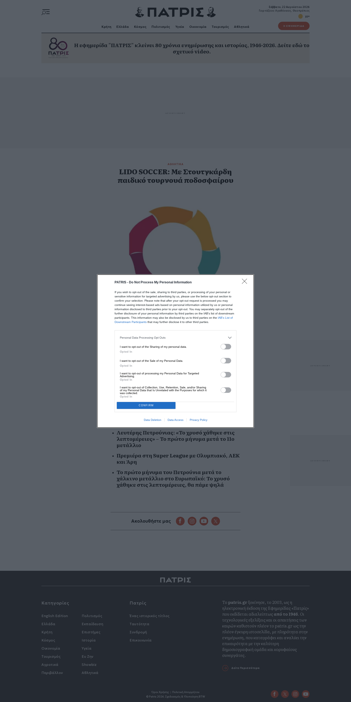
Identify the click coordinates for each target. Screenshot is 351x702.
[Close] (246, 282)
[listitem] (175, 338)
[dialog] (175, 351)
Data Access (175, 419)
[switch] (226, 346)
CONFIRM (146, 405)
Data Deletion (152, 419)
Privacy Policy (198, 419)
